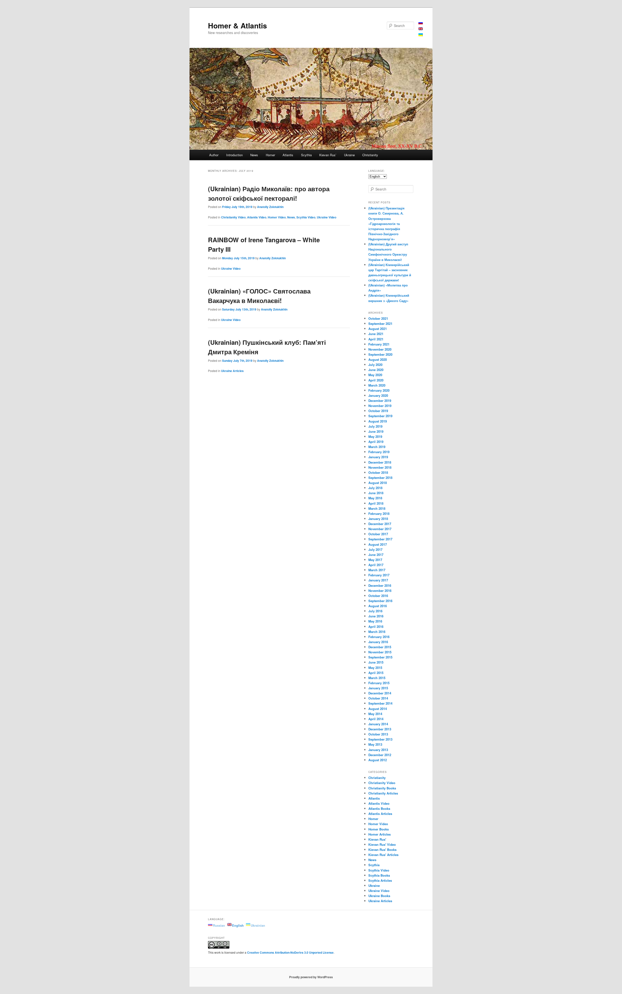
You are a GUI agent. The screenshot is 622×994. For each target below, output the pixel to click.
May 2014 (375, 713)
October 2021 (378, 318)
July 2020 (375, 364)
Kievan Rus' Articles (383, 854)
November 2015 (379, 652)
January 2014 (378, 724)
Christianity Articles (383, 793)
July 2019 (375, 426)
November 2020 (379, 349)
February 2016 (378, 636)
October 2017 (378, 534)
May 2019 (375, 436)
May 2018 (375, 498)
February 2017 (378, 575)
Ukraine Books (379, 895)
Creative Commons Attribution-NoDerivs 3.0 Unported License (290, 952)
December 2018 (379, 462)
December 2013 (379, 729)
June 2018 (375, 493)
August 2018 (377, 482)
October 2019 (378, 410)
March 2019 (376, 446)
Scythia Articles (380, 880)
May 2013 (375, 744)
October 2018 (378, 472)
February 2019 (378, 451)
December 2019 (379, 400)
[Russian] (420, 22)
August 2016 (377, 606)
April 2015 (375, 672)
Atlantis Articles (380, 813)
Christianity (370, 155)
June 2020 (375, 369)
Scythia (306, 155)
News (254, 155)
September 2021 (380, 323)
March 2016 (376, 631)
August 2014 (377, 708)
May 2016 (375, 621)
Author (213, 155)
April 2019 (375, 441)
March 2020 (376, 385)
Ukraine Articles (232, 371)
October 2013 (378, 734)
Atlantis (288, 155)
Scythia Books (379, 875)
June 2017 (375, 554)
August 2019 (377, 421)
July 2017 (375, 549)
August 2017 (377, 544)
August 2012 (377, 760)
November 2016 (379, 590)
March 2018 (376, 508)
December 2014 (379, 693)
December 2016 (379, 585)
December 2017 (379, 523)
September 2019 (380, 416)
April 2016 (375, 626)
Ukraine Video (326, 217)
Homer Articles (379, 834)
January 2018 (378, 518)
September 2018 (380, 477)
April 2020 (375, 380)
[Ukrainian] (420, 34)
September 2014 (380, 703)
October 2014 (378, 698)
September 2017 (380, 539)
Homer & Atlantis (237, 25)
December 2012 (379, 754)
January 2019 (378, 457)
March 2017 (376, 570)
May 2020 (375, 374)
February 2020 (378, 390)
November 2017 (379, 529)
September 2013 (380, 739)
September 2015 (380, 657)
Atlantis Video (256, 217)
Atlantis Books (379, 808)
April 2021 (375, 339)
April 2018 (375, 503)
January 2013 (378, 749)
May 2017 (375, 559)
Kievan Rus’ (327, 155)
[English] (420, 28)
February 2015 (378, 683)
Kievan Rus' (377, 839)
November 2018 (379, 467)
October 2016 (378, 595)
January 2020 (378, 395)
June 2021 (375, 333)
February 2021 (378, 344)
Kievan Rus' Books (382, 849)
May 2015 (375, 667)
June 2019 (375, 431)
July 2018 (375, 487)
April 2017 (375, 564)
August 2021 (377, 328)
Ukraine (349, 155)
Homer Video (277, 217)
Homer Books (378, 829)
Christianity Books (382, 788)
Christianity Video (233, 217)
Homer (270, 155)
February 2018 (378, 513)
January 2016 (378, 642)
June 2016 (375, 616)
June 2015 (375, 662)
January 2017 (378, 580)
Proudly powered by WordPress (311, 977)
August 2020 (377, 359)
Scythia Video (305, 217)
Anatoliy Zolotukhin (270, 207)
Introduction (234, 155)
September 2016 (380, 600)
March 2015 (376, 677)
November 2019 (379, 405)
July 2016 (375, 611)
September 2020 (380, 354)
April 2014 (375, 719)
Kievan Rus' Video (382, 844)
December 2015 (379, 647)
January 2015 (378, 688)
